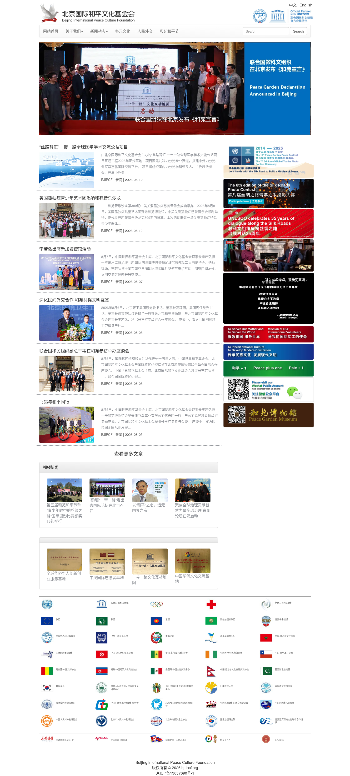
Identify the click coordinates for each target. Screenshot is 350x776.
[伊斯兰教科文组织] (266, 604)
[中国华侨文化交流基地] (193, 560)
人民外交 (145, 31)
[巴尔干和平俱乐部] (101, 637)
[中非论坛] (156, 637)
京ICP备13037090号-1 (175, 773)
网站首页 (50, 31)
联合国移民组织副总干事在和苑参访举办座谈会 (84, 351)
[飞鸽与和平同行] (66, 425)
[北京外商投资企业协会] (156, 720)
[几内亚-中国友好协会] (47, 670)
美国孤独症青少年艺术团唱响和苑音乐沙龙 (80, 198)
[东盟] (156, 620)
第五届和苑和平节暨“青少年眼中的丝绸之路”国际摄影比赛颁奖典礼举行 (64, 513)
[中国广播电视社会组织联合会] (101, 704)
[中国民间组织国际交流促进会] (211, 704)
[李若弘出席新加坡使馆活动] (66, 272)
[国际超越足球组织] (47, 654)
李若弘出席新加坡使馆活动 (65, 249)
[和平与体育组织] (211, 637)
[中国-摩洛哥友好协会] (266, 637)
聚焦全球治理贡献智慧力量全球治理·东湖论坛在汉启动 (192, 510)
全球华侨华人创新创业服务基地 (64, 575)
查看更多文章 (128, 453)
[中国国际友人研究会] (266, 704)
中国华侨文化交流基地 (192, 578)
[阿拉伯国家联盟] (211, 620)
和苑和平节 (169, 31)
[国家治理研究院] (211, 720)
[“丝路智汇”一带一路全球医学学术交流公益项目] (66, 170)
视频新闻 (50, 467)
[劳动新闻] (47, 738)
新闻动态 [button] (97, 31)
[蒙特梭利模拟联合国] (47, 704)
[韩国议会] (47, 687)
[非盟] (101, 620)
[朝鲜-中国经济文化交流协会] (101, 670)
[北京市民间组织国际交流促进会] (156, 704)
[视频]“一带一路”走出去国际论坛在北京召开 (107, 505)
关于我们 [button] (73, 31)
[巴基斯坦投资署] (266, 670)
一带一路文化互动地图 (149, 579)
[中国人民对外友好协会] (47, 720)
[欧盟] (47, 620)
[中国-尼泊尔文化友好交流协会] (211, 670)
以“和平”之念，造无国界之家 (148, 507)
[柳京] (211, 738)
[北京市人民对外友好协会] (101, 720)
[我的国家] (101, 738)
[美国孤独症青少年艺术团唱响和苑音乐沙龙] (66, 221)
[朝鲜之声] (156, 738)
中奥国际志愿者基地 (107, 577)
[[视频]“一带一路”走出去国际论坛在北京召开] (107, 488)
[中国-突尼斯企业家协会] (101, 654)
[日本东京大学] (211, 687)
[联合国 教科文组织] (101, 604)
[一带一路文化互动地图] (150, 561)
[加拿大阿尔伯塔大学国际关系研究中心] (101, 687)
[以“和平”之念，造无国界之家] (150, 490)
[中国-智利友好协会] (266, 654)
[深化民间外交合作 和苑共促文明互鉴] (66, 323)
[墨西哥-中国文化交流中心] (156, 670)
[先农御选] (266, 738)
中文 (293, 5)
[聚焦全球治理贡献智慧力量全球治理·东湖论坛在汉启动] (193, 490)
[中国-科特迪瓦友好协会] (211, 654)
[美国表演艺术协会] (266, 687)
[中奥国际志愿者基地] (107, 561)
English (306, 5)
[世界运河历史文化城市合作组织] (266, 720)
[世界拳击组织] (266, 620)
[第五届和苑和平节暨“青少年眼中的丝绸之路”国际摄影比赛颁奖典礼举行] (64, 490)
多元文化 (122, 31)
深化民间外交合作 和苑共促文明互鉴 (74, 300)
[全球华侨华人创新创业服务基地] (64, 559)
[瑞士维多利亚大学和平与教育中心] (156, 687)
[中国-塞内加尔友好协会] (156, 654)
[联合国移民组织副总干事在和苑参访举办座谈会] (66, 374)
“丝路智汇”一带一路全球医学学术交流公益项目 (83, 147)
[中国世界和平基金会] (47, 637)
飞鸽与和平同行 (54, 401)
